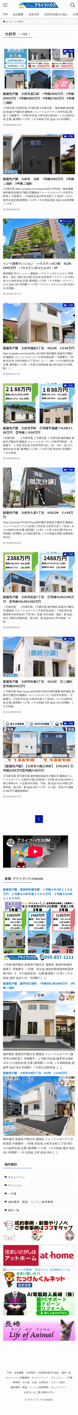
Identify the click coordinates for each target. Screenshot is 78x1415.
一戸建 (12, 1193)
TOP (9, 1372)
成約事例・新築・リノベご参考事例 (30, 1202)
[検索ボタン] (73, 5)
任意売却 (31, 1372)
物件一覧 (13, 1210)
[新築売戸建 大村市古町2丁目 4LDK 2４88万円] (39, 1135)
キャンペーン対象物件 (17, 1377)
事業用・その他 (21, 1382)
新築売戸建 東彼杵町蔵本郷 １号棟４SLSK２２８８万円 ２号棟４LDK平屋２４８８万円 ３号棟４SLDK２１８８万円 (38, 893)
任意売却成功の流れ (48, 1372)
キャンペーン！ (40, 1377)
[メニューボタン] (5, 5)
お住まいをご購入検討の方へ (39, 1392)
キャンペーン (16, 1177)
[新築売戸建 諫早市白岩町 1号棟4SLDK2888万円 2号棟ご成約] (39, 1049)
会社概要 (19, 1372)
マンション (15, 1185)
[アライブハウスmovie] (39, 5)
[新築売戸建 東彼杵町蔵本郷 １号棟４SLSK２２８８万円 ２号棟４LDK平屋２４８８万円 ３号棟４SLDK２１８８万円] (39, 960)
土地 (34, 1382)
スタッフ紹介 (58, 1382)
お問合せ (44, 1382)
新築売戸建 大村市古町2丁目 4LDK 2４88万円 (35, 1073)
